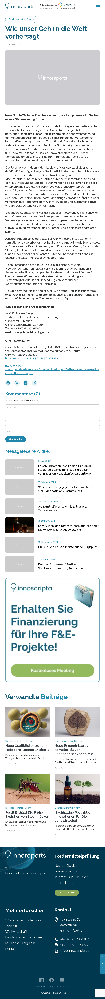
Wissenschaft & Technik (23, 920)
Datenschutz (59, 993)
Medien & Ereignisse (20, 943)
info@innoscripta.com (76, 951)
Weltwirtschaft (16, 932)
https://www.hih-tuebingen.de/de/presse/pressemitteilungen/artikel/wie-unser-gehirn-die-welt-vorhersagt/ (52, 369)
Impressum (45, 993)
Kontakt (11, 949)
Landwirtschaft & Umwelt (24, 937)
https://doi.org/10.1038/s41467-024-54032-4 (35, 358)
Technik (11, 926)
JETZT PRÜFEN (67, 892)
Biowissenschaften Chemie (21, 19)
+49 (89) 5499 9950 (74, 945)
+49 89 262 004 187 (74, 939)
